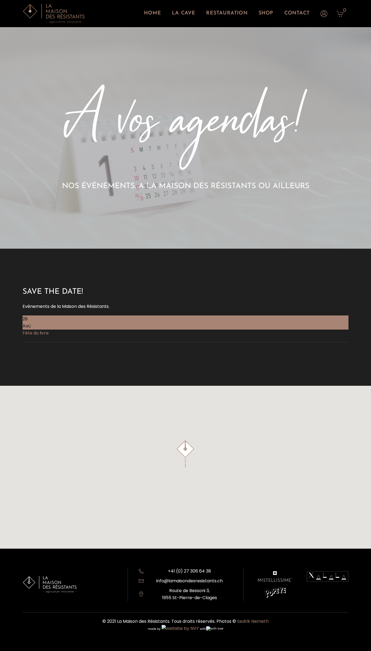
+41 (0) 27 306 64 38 (189, 571)
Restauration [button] (226, 13)
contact (297, 13)
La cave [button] (183, 13)
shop (266, 13)
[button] (185, 453)
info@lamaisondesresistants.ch (189, 581)
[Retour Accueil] (54, 13)
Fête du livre (36, 333)
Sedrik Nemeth (253, 621)
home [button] (152, 13)
